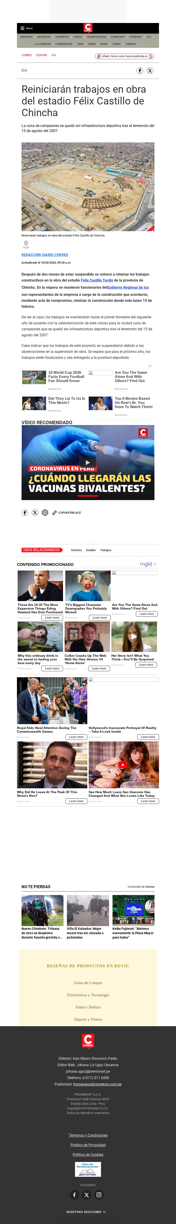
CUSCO (78, 36)
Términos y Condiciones (88, 1135)
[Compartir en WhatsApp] (45, 512)
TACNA (116, 44)
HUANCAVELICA (96, 36)
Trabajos (105, 550)
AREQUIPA (26, 36)
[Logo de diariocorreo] (88, 28)
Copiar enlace (69, 512)
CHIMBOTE (62, 36)
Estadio (91, 550)
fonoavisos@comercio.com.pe (97, 1084)
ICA (149, 36)
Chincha (76, 550)
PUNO (103, 44)
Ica (24, 70)
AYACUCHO (44, 36)
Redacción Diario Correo (45, 255)
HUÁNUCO (135, 36)
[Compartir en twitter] (150, 70)
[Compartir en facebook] (140, 70)
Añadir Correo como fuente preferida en (124, 56)
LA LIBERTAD (43, 44)
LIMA (80, 44)
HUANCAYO (118, 36)
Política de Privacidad (88, 1145)
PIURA (92, 44)
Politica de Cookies (88, 1154)
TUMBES (131, 44)
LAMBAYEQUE (64, 44)
